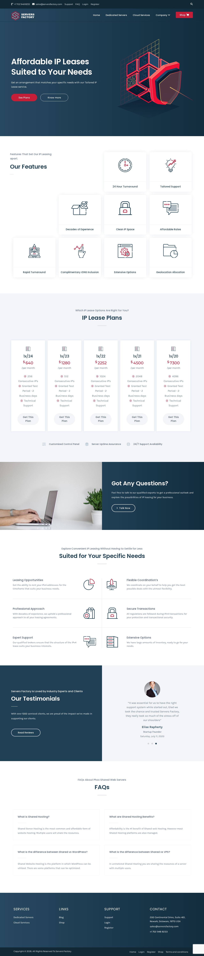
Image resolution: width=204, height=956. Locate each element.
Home (96, 15)
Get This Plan (28, 419)
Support (69, 4)
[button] (148, 743)
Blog (61, 917)
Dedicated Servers (116, 15)
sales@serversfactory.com (49, 4)
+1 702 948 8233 (159, 931)
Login (85, 4)
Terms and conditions (177, 952)
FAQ (77, 4)
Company (161, 15)
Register (95, 4)
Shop (183, 15)
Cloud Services (141, 15)
